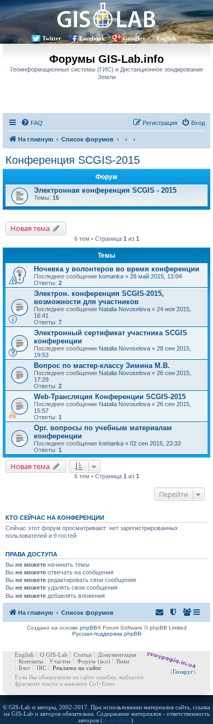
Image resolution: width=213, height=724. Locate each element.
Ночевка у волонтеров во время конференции (116, 269)
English (166, 38)
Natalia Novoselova (124, 309)
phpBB (88, 628)
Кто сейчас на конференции (54, 517)
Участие (60, 661)
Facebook (92, 38)
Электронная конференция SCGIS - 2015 (105, 190)
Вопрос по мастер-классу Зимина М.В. (102, 365)
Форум (86, 661)
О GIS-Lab (54, 654)
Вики (122, 661)
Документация (117, 654)
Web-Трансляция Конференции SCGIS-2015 (110, 397)
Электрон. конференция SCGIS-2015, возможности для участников (99, 297)
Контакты (31, 661)
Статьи (83, 654)
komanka (111, 276)
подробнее (117, 720)
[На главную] (106, 15)
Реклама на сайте (76, 667)
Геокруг (183, 671)
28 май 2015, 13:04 (156, 276)
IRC (41, 667)
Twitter (51, 38)
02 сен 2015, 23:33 (155, 443)
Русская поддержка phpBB (106, 634)
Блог (25, 667)
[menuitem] (32, 122)
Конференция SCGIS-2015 (72, 160)
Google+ (134, 38)
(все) (104, 661)
